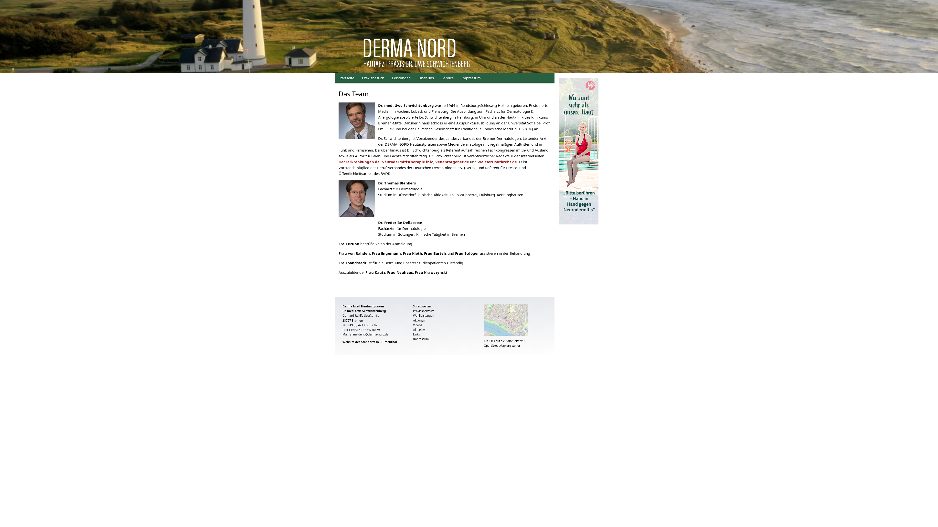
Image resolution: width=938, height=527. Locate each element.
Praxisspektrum (423, 311)
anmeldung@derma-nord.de (369, 334)
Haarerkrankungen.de (359, 161)
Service (448, 77)
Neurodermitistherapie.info (407, 161)
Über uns (426, 77)
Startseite (346, 77)
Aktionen (419, 320)
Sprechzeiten (422, 306)
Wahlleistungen (423, 316)
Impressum (471, 77)
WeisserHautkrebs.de (497, 161)
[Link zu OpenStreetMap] (506, 321)
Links (416, 334)
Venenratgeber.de (452, 161)
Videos (417, 325)
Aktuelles (419, 330)
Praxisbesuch (373, 77)
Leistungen (401, 77)
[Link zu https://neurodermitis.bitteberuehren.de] (578, 150)
